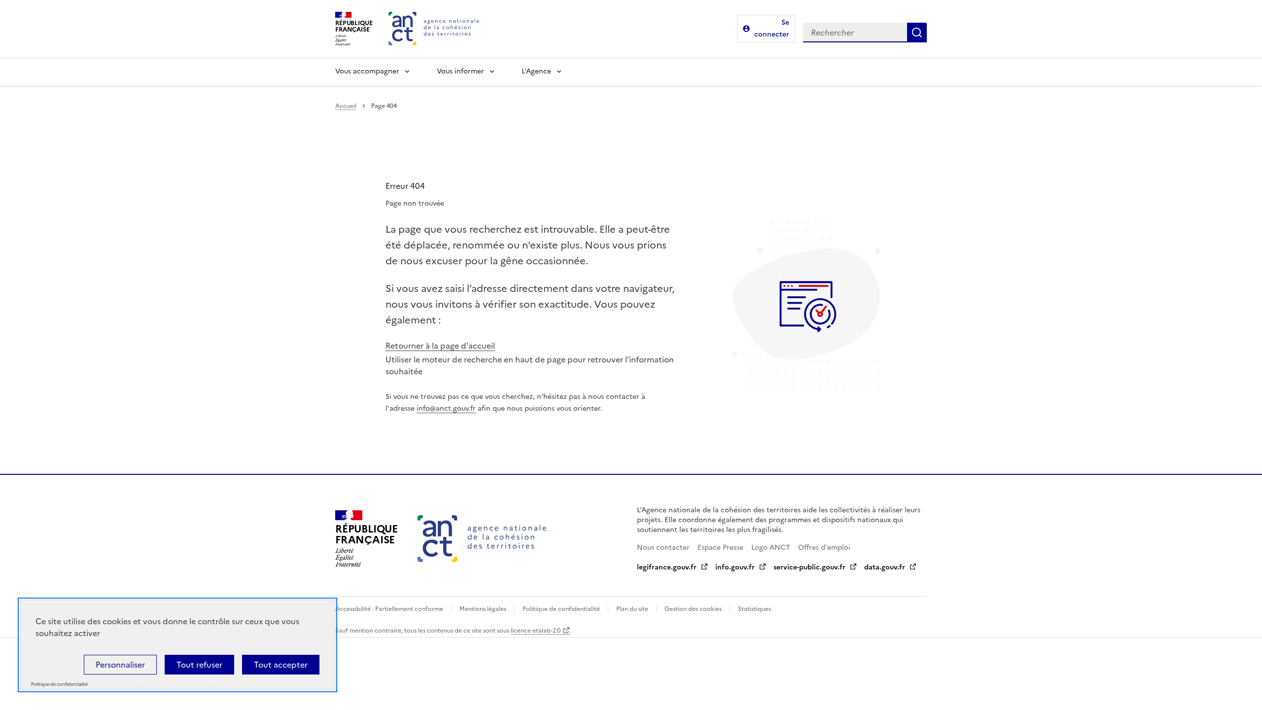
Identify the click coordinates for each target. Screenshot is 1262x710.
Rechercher (917, 32)
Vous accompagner (367, 71)
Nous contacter (663, 547)
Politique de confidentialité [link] (59, 684)
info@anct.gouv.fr (446, 408)
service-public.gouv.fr (809, 567)
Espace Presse (720, 547)
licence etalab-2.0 (536, 630)
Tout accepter (281, 665)
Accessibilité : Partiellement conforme (389, 608)
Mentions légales (482, 608)
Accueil (345, 106)
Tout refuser (199, 665)
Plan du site (632, 608)
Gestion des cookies (693, 608)
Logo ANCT (770, 547)
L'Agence (536, 71)
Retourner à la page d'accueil (440, 346)
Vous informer (460, 71)
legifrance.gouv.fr (667, 567)
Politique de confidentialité (561, 608)
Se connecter (771, 28)
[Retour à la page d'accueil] (434, 28)
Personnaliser (120, 665)
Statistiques (754, 608)
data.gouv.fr (884, 567)
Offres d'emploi (824, 547)
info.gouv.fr (735, 567)
